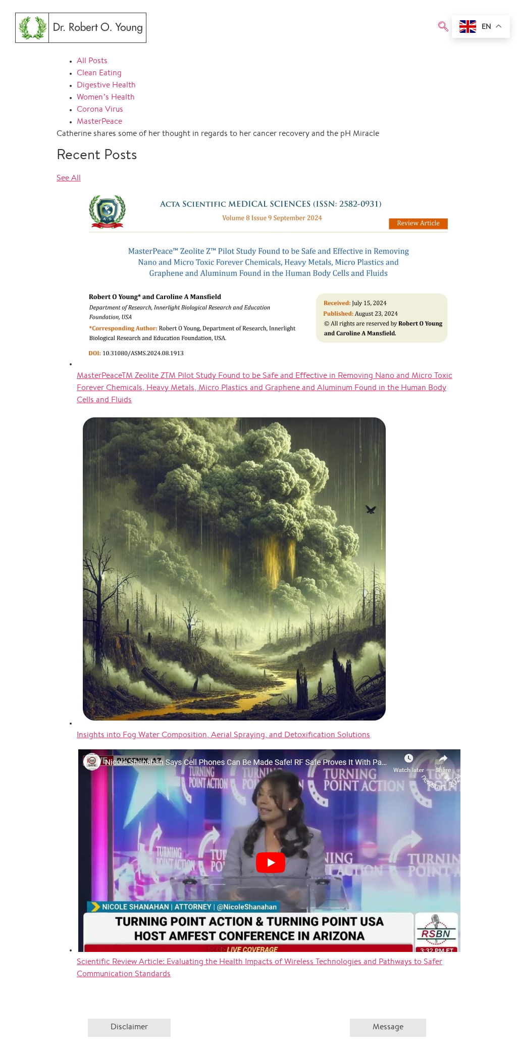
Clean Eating (99, 73)
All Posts (92, 61)
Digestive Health (106, 85)
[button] (443, 28)
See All (69, 178)
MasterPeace (99, 122)
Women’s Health (106, 98)
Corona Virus (100, 110)
